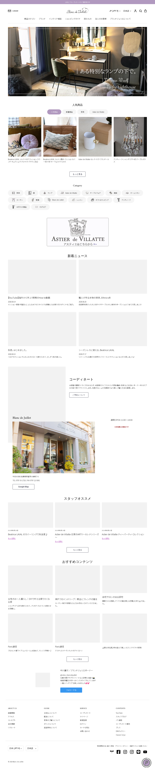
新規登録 (83, 720)
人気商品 (54, 112)
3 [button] (77, 93)
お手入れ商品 (21, 207)
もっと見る (77, 174)
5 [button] (83, 93)
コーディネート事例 (123, 724)
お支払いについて (50, 713)
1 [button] (71, 93)
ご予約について (78, 395)
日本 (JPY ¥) (14, 748)
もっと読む (12, 538)
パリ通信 (119, 720)
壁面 (37, 200)
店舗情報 (11, 713)
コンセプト (12, 720)
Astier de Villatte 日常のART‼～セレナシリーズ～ (77, 536)
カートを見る (84, 727)
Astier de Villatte (98, 112)
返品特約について (50, 727)
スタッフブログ (121, 716)
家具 (82, 112)
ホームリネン (135, 193)
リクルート (11, 727)
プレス (118, 727)
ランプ (50, 193)
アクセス (11, 716)
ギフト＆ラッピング (102, 200)
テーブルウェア (95, 193)
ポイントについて (50, 724)
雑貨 (115, 193)
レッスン (79, 200)
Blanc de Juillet (58, 200)
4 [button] (80, 93)
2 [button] (74, 93)
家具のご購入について (52, 720)
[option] (77, 61)
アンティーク (126, 200)
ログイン (83, 724)
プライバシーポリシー (121, 746)
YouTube (119, 713)
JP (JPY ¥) (113, 11)
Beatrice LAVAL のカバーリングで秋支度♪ (28, 534)
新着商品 (69, 112)
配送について (49, 716)
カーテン (19, 200)
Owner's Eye (120, 735)
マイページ (84, 716)
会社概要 (11, 724)
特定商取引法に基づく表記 (105, 746)
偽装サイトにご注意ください (138, 746)
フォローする (71, 690)
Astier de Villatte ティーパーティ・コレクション (123, 534)
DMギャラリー (121, 731)
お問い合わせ (85, 731)
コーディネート (85, 713)
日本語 (126, 11)
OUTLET (43, 207)
